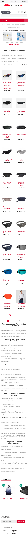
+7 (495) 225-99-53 (7, 527)
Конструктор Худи (5, 533)
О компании (13, 1)
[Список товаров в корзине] (25, 13)
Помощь (14, 533)
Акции (3, 1)
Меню (6, 20)
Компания (14, 530)
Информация (15, 531)
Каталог (7, 12)
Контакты (24, 1)
